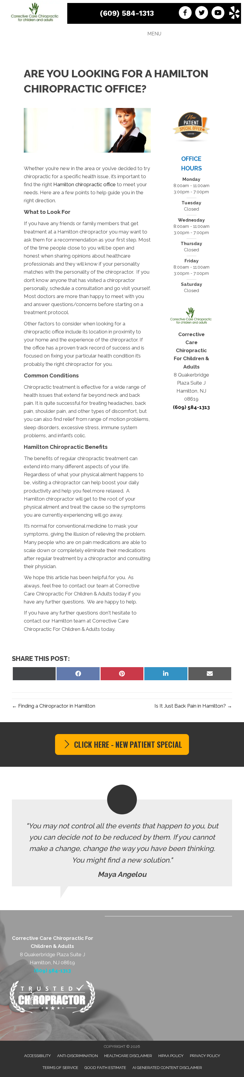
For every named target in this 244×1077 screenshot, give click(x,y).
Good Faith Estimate (105, 1067)
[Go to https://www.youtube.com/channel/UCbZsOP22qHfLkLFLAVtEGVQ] (218, 13)
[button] (122, 744)
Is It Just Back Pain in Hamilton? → (193, 706)
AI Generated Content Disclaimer (167, 1067)
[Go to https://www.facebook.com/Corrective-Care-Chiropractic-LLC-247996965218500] (185, 13)
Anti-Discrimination (77, 1056)
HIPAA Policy (171, 1056)
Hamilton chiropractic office (84, 184)
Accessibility (37, 1056)
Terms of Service (60, 1067)
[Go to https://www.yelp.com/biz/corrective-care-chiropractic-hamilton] (234, 13)
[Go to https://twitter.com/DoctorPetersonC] (201, 13)
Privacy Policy (205, 1056)
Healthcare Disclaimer (128, 1056)
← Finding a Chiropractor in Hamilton (53, 706)
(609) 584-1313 (127, 13)
